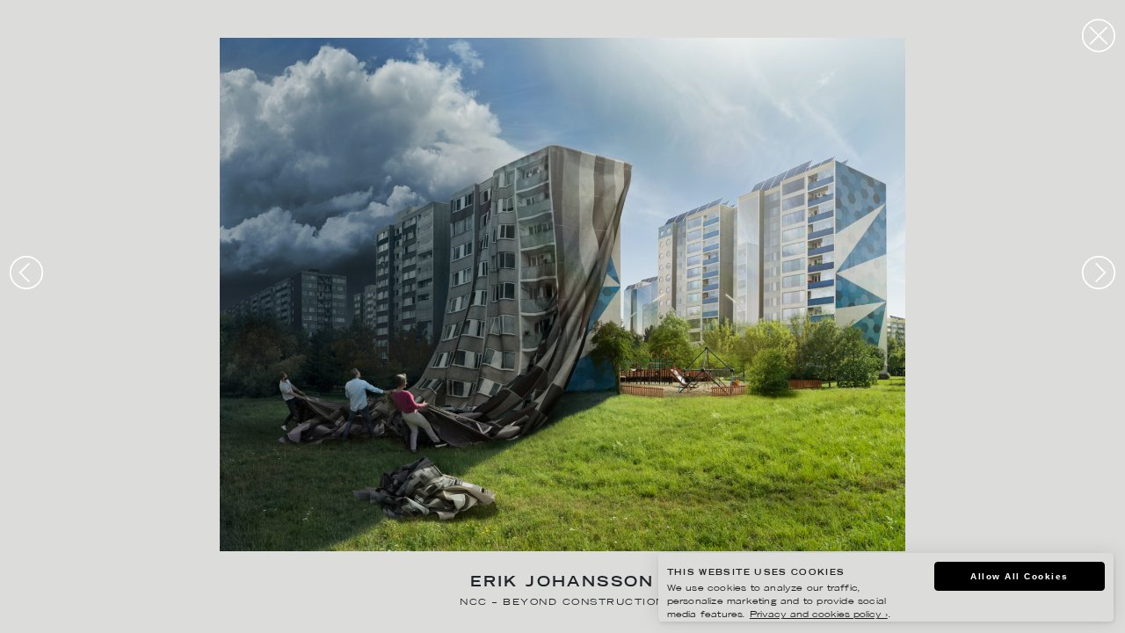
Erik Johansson (562, 583)
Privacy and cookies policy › (819, 615)
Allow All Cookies (1019, 576)
